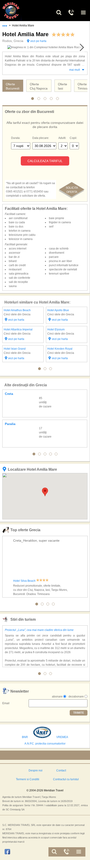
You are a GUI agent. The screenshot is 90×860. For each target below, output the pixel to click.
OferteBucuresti (12, 86)
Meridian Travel (16, 10)
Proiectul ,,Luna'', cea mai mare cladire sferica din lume (39, 630)
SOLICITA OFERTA (72, 190)
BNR (25, 737)
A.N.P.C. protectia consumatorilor (45, 743)
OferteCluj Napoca (39, 86)
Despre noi (35, 770)
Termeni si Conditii (27, 779)
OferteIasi (62, 86)
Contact (61, 770)
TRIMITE (78, 712)
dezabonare (76, 696)
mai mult (74, 69)
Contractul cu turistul (66, 779)
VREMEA (62, 737)
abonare (57, 696)
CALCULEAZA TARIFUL (45, 161)
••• (4, 24)
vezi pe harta (38, 41)
